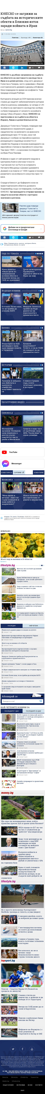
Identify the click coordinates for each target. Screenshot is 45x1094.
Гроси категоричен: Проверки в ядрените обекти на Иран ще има (32, 272)
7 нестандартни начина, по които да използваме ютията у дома (30, 929)
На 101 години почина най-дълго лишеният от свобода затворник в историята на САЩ (30, 717)
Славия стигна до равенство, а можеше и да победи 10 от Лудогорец (30, 997)
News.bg (5, 1077)
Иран (6, 243)
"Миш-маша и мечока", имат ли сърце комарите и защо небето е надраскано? (10, 499)
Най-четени (33, 626)
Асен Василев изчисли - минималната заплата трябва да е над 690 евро (30, 753)
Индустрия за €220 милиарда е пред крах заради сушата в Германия (11, 347)
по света (22, 245)
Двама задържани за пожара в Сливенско (18, 681)
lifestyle (8, 565)
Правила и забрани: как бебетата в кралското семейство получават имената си (11, 386)
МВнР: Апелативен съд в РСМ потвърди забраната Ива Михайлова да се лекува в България (28, 762)
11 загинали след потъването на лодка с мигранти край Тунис (21, 687)
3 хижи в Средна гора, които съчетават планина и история (32, 384)
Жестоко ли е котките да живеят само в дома (29, 569)
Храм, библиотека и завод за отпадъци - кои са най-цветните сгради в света (29, 579)
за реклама (20, 1085)
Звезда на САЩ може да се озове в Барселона (30, 1008)
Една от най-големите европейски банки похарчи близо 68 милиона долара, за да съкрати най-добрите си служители (21, 872)
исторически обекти (11, 245)
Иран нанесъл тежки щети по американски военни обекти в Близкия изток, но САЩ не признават (11, 274)
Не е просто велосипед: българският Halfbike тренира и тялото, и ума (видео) (20, 911)
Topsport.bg (34, 1077)
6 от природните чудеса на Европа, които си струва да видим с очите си (30, 615)
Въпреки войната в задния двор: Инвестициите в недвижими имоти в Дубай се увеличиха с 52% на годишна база (22, 857)
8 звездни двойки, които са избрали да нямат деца (31, 917)
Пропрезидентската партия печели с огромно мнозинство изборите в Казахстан (19, 650)
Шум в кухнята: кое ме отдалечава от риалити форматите (33, 497)
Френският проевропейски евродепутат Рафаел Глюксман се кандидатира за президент (20, 636)
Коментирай (38, 472)
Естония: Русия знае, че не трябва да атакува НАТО (12, 308)
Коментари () (37, 37)
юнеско (21, 243)
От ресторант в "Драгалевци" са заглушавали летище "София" (29, 772)
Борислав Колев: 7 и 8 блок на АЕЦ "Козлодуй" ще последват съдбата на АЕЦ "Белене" (30, 735)
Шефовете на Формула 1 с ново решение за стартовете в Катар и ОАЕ (30, 1031)
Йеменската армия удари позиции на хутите (19, 630)
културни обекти (30, 243)
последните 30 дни (33, 711)
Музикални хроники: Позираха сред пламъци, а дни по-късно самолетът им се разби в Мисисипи (11, 434)
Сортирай (17, 472)
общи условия (8, 1085)
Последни (11, 626)
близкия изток (13, 243)
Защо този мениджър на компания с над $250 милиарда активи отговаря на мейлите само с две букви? (30, 843)
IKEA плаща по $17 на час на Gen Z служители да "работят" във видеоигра (30, 829)
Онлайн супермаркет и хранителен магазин (30, 782)
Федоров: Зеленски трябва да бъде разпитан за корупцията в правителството (32, 310)
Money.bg (14, 1077)
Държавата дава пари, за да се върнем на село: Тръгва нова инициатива (28, 726)
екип (22, 1090)
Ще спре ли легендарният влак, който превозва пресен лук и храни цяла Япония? (22, 822)
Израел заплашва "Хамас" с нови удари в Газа (19, 664)
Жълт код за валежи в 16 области (16, 559)
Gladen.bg (5, 1081)
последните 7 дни (12, 711)
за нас (30, 1085)
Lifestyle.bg (24, 1077)
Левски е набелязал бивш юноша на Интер (30, 1019)
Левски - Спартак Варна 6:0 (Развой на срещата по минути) (19, 990)
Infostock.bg (16, 1081)
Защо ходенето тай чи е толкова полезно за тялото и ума (29, 587)
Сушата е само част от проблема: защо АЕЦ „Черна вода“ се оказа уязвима (32, 432)
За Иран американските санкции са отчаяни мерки (21, 670)
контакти (38, 1085)
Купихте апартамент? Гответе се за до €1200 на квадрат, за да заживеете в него (33, 348)
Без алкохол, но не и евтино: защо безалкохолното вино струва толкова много (29, 953)
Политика (15, 37)
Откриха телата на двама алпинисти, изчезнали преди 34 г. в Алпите (30, 744)
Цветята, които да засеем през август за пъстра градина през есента (28, 597)
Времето (3, 561)
